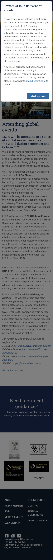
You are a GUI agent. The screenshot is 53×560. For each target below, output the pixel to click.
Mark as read (38, 96)
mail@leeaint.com (35, 80)
